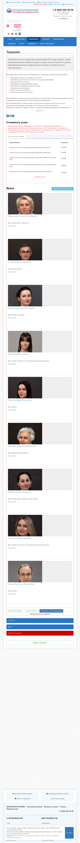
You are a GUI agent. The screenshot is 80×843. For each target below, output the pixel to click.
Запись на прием (29, 2)
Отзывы (63, 807)
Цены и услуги (11, 840)
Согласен (69, 833)
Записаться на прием (40, 614)
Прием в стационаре (14, 633)
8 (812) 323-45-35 (67, 811)
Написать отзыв (56, 4)
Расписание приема (14, 2)
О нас (8, 823)
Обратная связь (12, 809)
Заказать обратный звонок (64, 16)
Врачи (10, 627)
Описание (11, 620)
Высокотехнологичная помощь (49, 2)
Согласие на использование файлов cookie (30, 835)
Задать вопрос (69, 4)
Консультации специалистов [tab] (17, 136)
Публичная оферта (47, 840)
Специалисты (32, 43)
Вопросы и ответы (51, 807)
